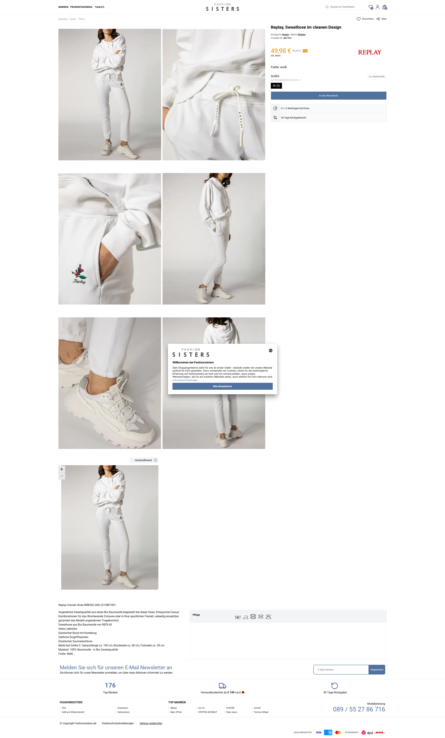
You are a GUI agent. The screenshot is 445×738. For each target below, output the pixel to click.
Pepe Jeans (231, 712)
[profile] (377, 7)
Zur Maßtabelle (377, 76)
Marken (63, 7)
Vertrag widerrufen (151, 723)
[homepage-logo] (222, 6)
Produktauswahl (81, 7)
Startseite (62, 19)
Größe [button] (275, 76)
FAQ (64, 708)
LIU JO (201, 708)
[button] (365, 19)
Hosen (73, 19)
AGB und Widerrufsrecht (73, 712)
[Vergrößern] (61, 469)
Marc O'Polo (176, 712)
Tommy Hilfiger (261, 712)
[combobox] (348, 6)
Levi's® (257, 708)
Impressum (123, 708)
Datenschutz (124, 712)
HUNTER (230, 708)
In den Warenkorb (328, 95)
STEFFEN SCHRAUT (207, 712)
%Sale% (99, 7)
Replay (82, 19)
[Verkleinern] (61, 476)
